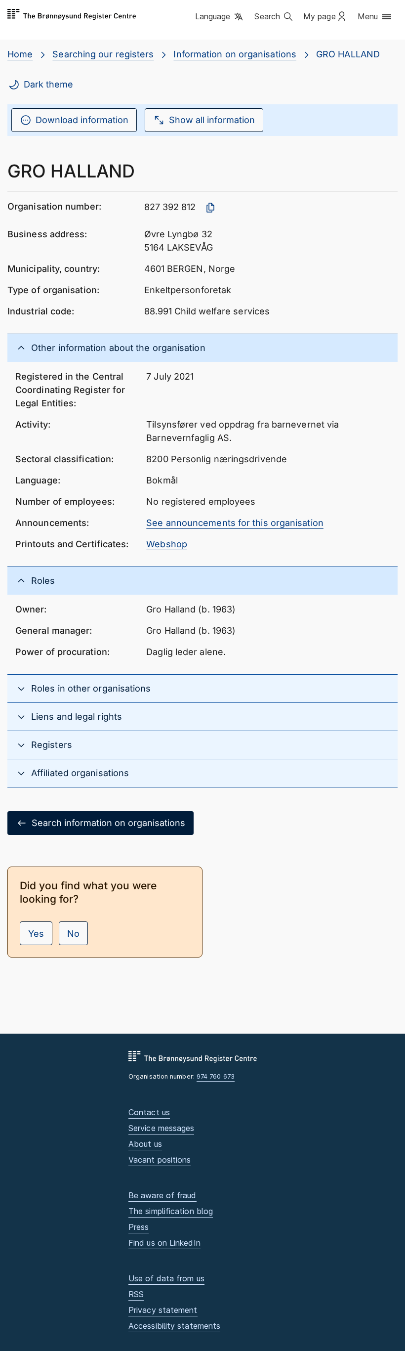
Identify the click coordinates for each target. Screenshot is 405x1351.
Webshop (166, 544)
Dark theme (48, 84)
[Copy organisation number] (210, 207)
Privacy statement (163, 1310)
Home (20, 54)
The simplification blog (170, 1211)
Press (138, 1227)
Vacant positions (159, 1160)
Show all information (212, 120)
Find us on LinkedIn (164, 1243)
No (73, 933)
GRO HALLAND (348, 54)
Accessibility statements (174, 1326)
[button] (220, 17)
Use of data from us (166, 1278)
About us (145, 1144)
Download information (82, 120)
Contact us (149, 1112)
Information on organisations (234, 54)
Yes (36, 933)
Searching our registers (103, 54)
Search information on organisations (108, 823)
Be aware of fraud (162, 1195)
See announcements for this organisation (235, 523)
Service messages (161, 1128)
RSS (136, 1294)
